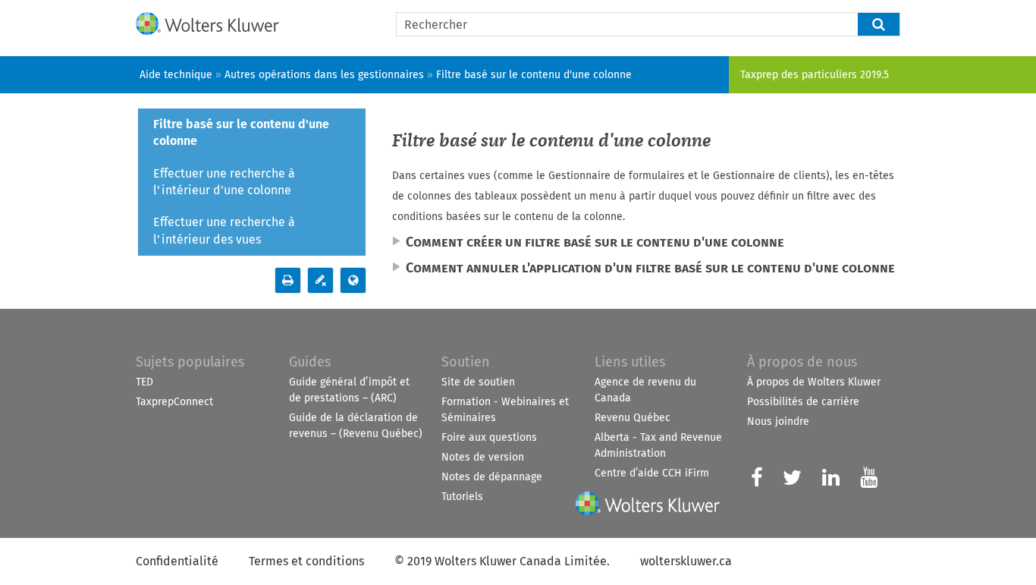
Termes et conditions (306, 561)
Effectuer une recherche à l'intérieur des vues (224, 230)
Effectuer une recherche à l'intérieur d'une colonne (224, 181)
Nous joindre (778, 421)
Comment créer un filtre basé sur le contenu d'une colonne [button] (595, 242)
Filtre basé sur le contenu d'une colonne (241, 132)
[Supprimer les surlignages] (320, 280)
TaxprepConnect (174, 401)
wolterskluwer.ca (686, 561)
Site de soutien (478, 382)
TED (144, 382)
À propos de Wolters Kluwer (814, 382)
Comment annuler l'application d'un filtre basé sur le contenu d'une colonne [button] (650, 267)
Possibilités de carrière (803, 401)
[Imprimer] (288, 280)
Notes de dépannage (491, 476)
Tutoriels (462, 496)
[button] (879, 24)
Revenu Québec (632, 417)
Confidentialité (177, 561)
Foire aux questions (489, 437)
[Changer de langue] (353, 280)
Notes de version (482, 457)
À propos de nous (802, 362)
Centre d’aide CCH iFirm (652, 473)
